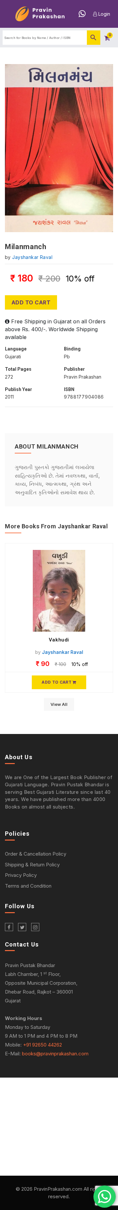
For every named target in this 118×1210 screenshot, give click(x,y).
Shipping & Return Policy (32, 864)
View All (59, 704)
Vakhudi (59, 640)
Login (103, 14)
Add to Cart (30, 302)
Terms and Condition (28, 886)
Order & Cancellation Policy (35, 854)
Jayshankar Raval (32, 257)
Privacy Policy (21, 875)
